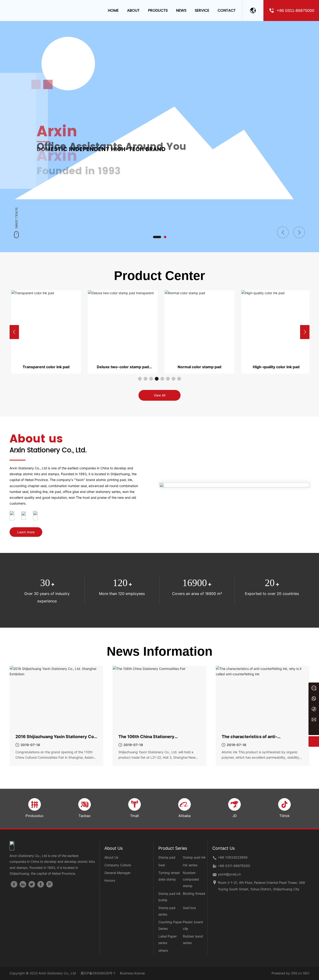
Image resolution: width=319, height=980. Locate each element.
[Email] (313, 719)
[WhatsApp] (313, 698)
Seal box (189, 908)
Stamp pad (166, 857)
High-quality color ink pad (274, 366)
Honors (109, 880)
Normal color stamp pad (198, 366)
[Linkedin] (23, 884)
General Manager (117, 873)
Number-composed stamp (191, 879)
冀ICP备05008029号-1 (98, 973)
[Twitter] (31, 884)
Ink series (190, 865)
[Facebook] (14, 884)
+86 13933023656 (233, 857)
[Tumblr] (40, 884)
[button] (157, 237)
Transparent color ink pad (44, 366)
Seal (161, 865)
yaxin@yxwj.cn (229, 874)
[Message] (313, 688)
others (163, 950)
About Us (111, 857)
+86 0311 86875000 (234, 866)
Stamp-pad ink (194, 857)
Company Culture (117, 865)
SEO (306, 973)
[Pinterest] (49, 884)
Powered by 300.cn (287, 973)
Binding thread (194, 893)
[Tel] (313, 709)
